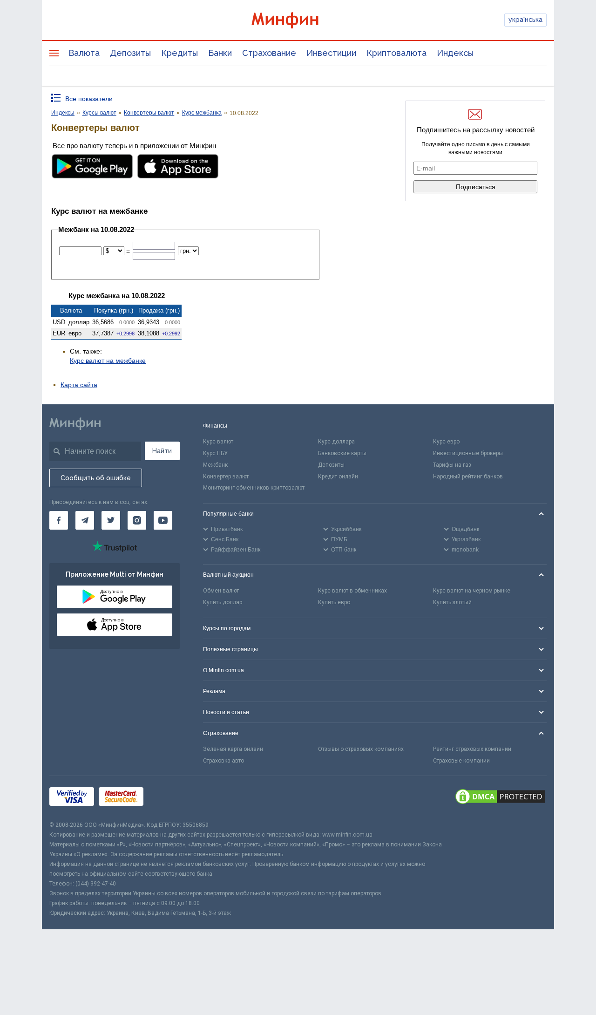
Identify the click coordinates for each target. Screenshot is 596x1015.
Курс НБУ (215, 453)
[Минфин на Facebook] (58, 520)
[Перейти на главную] (298, 20)
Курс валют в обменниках (352, 590)
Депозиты (130, 53)
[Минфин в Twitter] (111, 520)
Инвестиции (331, 53)
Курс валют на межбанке (108, 360)
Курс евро (446, 441)
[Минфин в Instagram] (137, 520)
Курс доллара (336, 441)
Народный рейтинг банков (468, 476)
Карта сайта (79, 384)
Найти (162, 451)
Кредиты (179, 53)
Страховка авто (223, 760)
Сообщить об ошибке (96, 478)
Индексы (455, 53)
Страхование (269, 53)
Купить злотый (452, 602)
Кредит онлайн (338, 476)
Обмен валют (221, 590)
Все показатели (89, 98)
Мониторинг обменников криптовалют (254, 487)
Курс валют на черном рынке (471, 590)
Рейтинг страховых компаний (472, 749)
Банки (220, 53)
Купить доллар (222, 602)
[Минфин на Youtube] (163, 520)
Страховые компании (461, 760)
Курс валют (218, 441)
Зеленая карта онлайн (233, 749)
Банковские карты (342, 453)
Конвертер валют (226, 476)
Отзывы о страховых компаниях (361, 749)
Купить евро (334, 602)
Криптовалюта (396, 53)
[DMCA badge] (500, 798)
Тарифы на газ (452, 465)
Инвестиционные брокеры (468, 453)
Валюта (84, 53)
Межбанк (215, 465)
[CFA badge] (169, 798)
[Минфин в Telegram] (84, 520)
